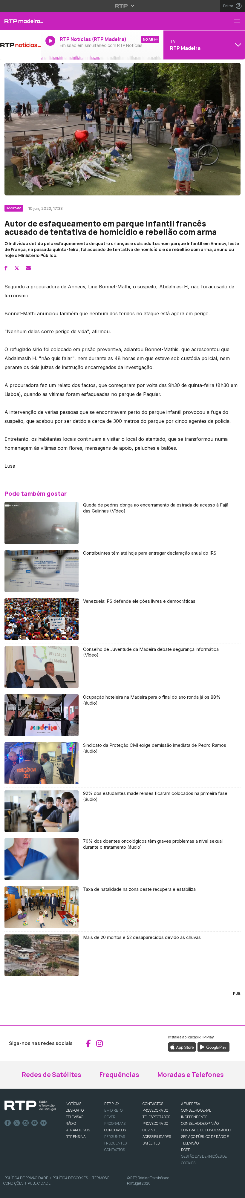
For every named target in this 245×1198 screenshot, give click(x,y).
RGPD (185, 1149)
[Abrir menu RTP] (122, 5)
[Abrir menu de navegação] (239, 21)
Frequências (119, 1074)
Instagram (25, 1123)
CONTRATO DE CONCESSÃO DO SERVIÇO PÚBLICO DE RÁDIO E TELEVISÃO (206, 1136)
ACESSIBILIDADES (157, 1136)
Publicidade (39, 1183)
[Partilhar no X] (16, 268)
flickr (43, 1123)
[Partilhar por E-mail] (28, 268)
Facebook (7, 1123)
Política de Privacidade (26, 1177)
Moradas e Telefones (190, 1074)
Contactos (114, 1149)
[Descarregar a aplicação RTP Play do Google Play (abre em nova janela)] (213, 1047)
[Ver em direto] (20, 45)
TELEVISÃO (74, 1116)
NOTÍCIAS (73, 1103)
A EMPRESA (190, 1103)
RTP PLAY (111, 1103)
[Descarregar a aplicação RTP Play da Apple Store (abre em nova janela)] (182, 1047)
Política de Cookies (70, 1177)
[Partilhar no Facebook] (5, 268)
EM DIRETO (113, 1110)
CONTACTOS (153, 1103)
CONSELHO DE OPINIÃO (200, 1123)
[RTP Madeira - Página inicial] (20, 21)
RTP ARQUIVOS (78, 1130)
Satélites (151, 1143)
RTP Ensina (75, 1136)
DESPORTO (75, 1110)
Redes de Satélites (51, 1074)
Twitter (16, 1123)
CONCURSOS (115, 1130)
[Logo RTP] (30, 1106)
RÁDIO (71, 1123)
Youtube (34, 1123)
